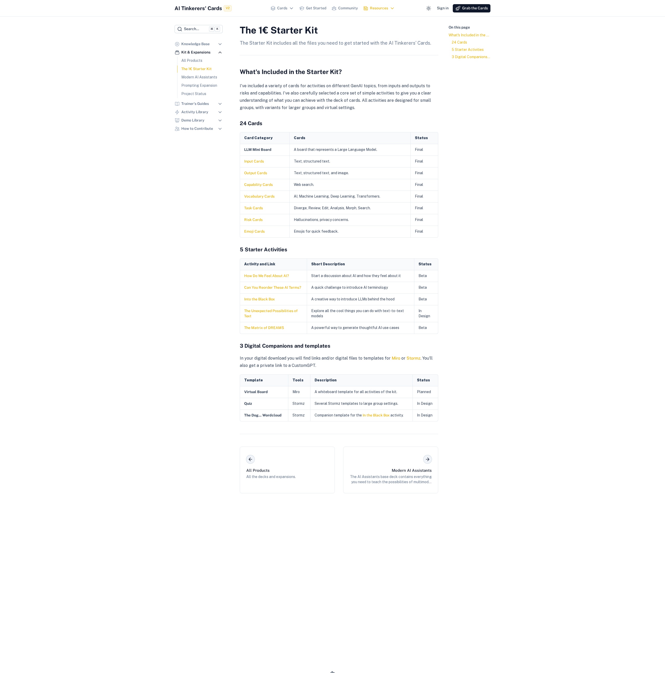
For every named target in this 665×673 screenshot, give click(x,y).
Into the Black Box (259, 299)
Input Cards (254, 161)
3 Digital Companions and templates (285, 346)
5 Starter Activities (263, 249)
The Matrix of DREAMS (264, 328)
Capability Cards (258, 185)
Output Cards (255, 173)
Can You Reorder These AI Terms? (272, 287)
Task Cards (253, 208)
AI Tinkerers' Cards (202, 8)
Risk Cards (253, 220)
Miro (396, 358)
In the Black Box (376, 415)
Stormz (414, 358)
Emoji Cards (254, 231)
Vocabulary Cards (259, 196)
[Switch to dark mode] (428, 8)
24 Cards (251, 123)
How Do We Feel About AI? (266, 276)
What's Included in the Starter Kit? (291, 71)
